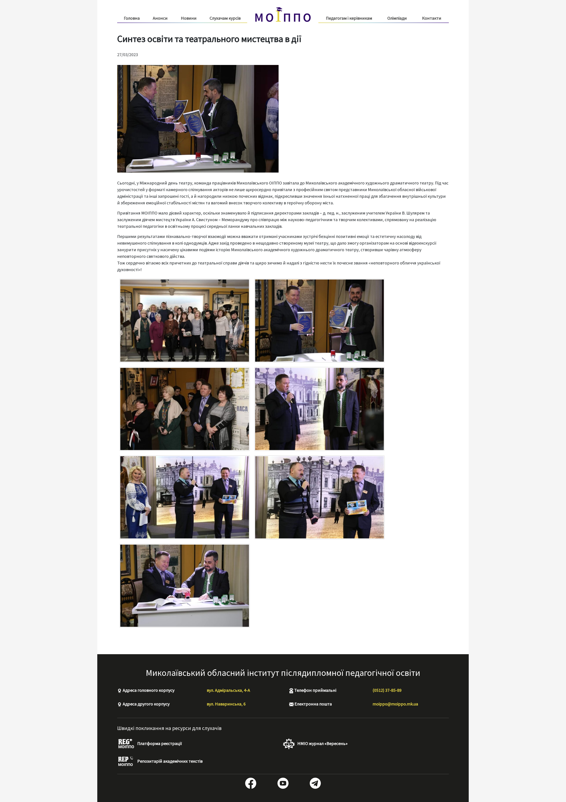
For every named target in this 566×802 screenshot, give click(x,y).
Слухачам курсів (225, 18)
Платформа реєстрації (159, 743)
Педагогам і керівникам (349, 18)
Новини (189, 18)
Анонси (160, 18)
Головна (132, 18)
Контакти (431, 18)
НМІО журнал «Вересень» (322, 743)
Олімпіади (397, 18)
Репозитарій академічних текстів (169, 761)
